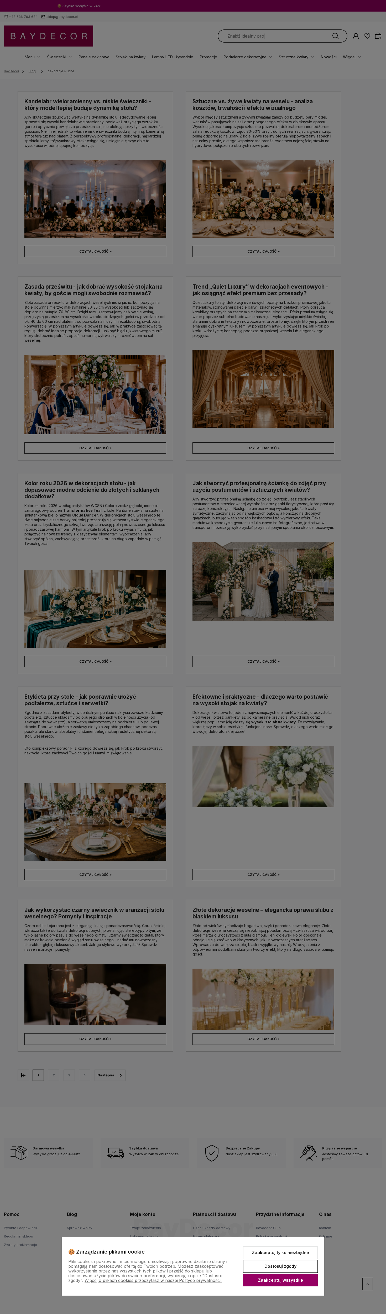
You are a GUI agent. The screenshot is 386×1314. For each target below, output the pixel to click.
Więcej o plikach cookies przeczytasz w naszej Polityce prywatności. (153, 1280)
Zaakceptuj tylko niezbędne (280, 1252)
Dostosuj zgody (280, 1266)
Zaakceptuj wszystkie (280, 1280)
